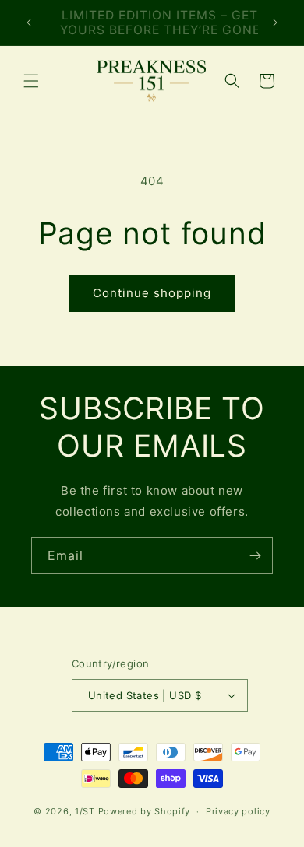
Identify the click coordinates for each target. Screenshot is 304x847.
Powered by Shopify (144, 811)
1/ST (85, 811)
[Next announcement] (275, 22)
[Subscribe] (255, 555)
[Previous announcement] (29, 22)
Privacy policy (238, 811)
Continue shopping (152, 292)
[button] (31, 81)
